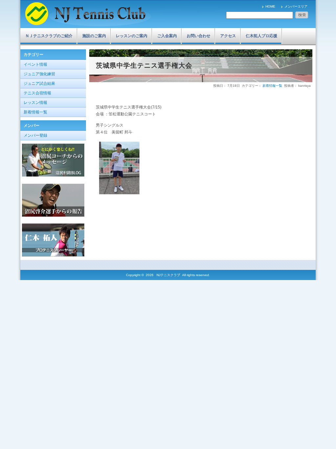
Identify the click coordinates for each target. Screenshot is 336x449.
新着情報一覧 (35, 112)
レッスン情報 (35, 102)
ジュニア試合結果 (39, 83)
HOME (270, 6)
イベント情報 (35, 64)
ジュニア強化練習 (39, 74)
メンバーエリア (295, 6)
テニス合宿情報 (37, 93)
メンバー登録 (35, 135)
